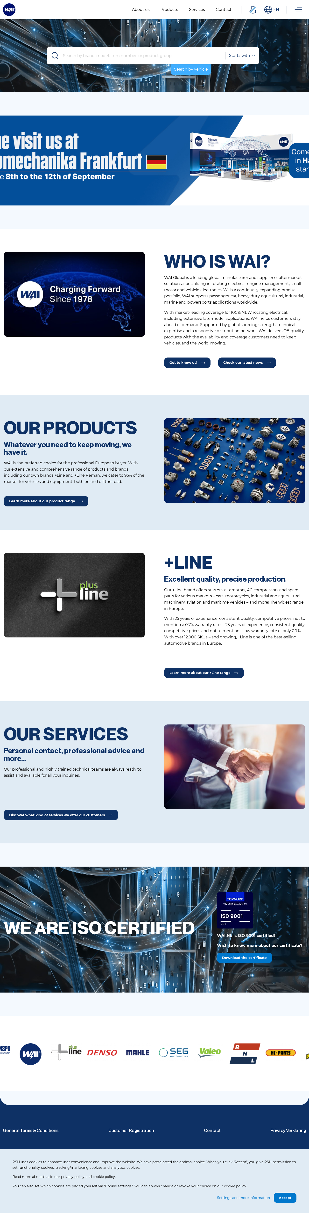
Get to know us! (183, 362)
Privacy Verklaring (288, 1130)
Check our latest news (243, 362)
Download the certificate (244, 958)
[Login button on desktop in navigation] (252, 9)
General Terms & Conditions (30, 1130)
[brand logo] (30, 1052)
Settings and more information (243, 1198)
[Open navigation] (298, 9)
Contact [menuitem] (224, 9)
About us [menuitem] (141, 9)
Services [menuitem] (197, 9)
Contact (212, 1130)
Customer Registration (131, 1130)
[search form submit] (55, 55)
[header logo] (9, 9)
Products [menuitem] (169, 9)
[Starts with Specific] (242, 56)
